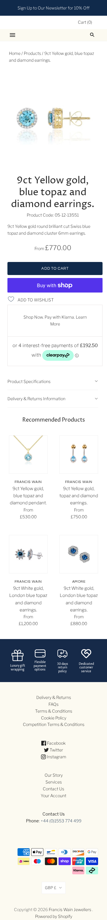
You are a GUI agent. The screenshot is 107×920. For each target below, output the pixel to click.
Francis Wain (28, 482)
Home (15, 53)
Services (53, 781)
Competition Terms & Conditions (53, 724)
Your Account (53, 795)
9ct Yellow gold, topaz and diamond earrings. (78, 496)
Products (32, 53)
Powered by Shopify (53, 916)
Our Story (54, 775)
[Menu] (12, 35)
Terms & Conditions (53, 711)
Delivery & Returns (53, 697)
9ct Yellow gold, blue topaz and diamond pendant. (28, 496)
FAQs (53, 704)
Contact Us (53, 788)
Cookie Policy (53, 717)
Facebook (56, 743)
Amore (79, 582)
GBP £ (50, 887)
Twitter (56, 749)
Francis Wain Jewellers (70, 909)
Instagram (56, 756)
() (85, 22)
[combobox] (94, 34)
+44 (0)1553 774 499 (61, 820)
